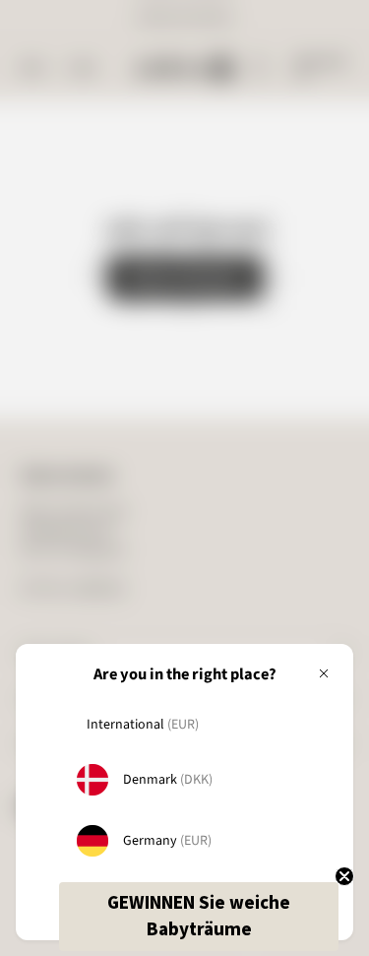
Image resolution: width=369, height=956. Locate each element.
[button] (198, 916)
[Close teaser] (344, 876)
